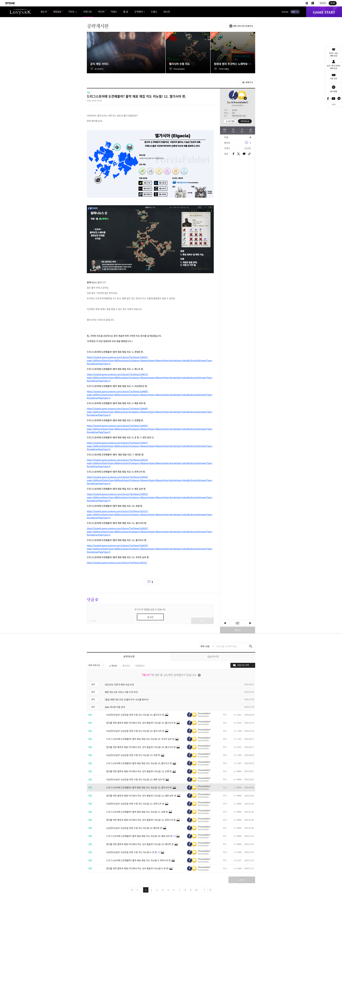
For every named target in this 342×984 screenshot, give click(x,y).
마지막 (210, 890)
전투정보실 (245, 121)
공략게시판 (129, 656)
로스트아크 (20, 12)
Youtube (333, 98)
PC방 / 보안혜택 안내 (333, 54)
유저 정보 (198, 714)
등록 (202, 620)
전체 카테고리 (94, 665)
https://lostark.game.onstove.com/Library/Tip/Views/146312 (117, 562)
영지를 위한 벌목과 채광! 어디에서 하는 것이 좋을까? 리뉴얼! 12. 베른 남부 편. (225, 623)
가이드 (71, 11)
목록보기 (238, 623)
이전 (137, 890)
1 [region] (250, 142)
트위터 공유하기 (238, 154)
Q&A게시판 (213, 656)
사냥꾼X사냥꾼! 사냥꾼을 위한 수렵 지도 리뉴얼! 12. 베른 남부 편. (250, 623)
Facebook (328, 98)
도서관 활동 (230, 121)
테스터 (167, 11)
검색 (250, 646)
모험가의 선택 (243, 665)
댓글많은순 (140, 665)
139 (224, 129)
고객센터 (138, 11)
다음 (204, 890)
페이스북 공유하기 (233, 154)
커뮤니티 (87, 11)
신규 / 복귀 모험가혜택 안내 (333, 67)
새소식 (43, 11)
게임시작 (324, 11)
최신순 (114, 665)
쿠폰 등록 (333, 78)
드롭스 (154, 11)
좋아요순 (126, 665)
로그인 (285, 12)
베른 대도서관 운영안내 (243, 25)
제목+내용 (205, 646)
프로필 (241, 95)
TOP (333, 104)
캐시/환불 (333, 91)
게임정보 (57, 11)
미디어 (101, 11)
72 (233, 129)
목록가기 (249, 82)
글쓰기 (238, 630)
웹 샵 (125, 11)
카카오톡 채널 (339, 98)
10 (196, 889)
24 (251, 129)
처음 (131, 890)
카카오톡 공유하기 (244, 154)
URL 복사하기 (249, 154)
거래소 (114, 11)
